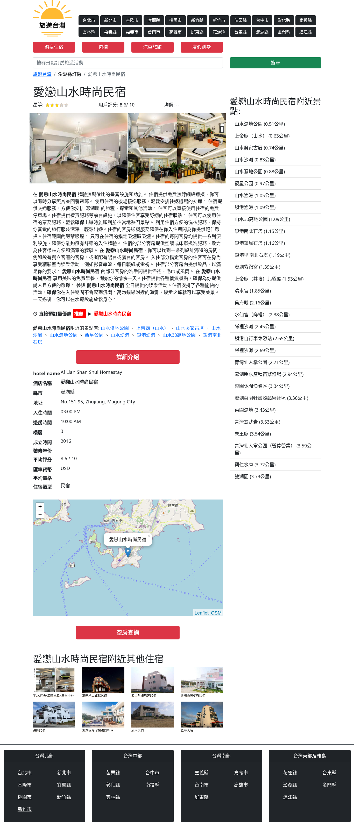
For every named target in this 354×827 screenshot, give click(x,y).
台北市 (89, 20)
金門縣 (284, 32)
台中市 (262, 20)
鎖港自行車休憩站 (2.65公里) (264, 338)
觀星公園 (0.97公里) (255, 183)
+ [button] (40, 506)
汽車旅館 (152, 47)
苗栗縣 (240, 20)
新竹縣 (197, 20)
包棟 (103, 47)
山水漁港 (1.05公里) (255, 195)
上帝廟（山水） (152, 328)
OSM (216, 612)
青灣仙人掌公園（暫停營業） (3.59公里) (273, 449)
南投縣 (305, 20)
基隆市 (132, 20)
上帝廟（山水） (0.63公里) (262, 136)
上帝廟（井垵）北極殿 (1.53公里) (269, 279)
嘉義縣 (110, 32)
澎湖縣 (262, 32)
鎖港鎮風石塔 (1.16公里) (260, 243)
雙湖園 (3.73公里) (253, 476)
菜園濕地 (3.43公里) (255, 410)
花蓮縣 (219, 32)
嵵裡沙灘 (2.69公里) (255, 350)
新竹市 (219, 20)
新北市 (110, 20)
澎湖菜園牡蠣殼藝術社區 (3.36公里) (271, 398)
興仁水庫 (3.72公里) (255, 464)
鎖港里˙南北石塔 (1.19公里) (262, 255)
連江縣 (305, 32)
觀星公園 (94, 335)
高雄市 (175, 32)
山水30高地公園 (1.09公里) (262, 219)
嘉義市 (132, 32)
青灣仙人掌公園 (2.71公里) (262, 362)
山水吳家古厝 (190, 328)
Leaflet (202, 612)
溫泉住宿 (54, 47)
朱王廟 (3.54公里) (253, 434)
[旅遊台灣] (52, 18)
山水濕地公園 (115, 328)
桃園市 (175, 20)
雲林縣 (89, 32)
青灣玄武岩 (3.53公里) (257, 422)
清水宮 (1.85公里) (253, 291)
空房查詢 (127, 632)
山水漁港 (120, 335)
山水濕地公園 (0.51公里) (260, 124)
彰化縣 (284, 20)
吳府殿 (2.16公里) (253, 303)
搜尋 (275, 63)
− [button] (40, 514)
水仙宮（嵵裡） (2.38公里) (262, 314)
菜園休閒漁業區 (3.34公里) (262, 386)
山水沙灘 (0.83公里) (255, 159)
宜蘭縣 (154, 20)
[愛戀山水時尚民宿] (78, 148)
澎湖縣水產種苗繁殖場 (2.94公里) (269, 374)
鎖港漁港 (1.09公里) (255, 207)
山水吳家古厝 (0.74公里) (260, 148)
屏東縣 (197, 32)
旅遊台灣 (42, 74)
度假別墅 (201, 47)
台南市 (154, 32)
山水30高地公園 (179, 335)
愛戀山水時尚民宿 (112, 314)
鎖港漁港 (146, 335)
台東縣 (240, 32)
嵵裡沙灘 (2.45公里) (255, 326)
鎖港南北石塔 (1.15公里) (260, 231)
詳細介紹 (127, 357)
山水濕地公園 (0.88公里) (260, 171)
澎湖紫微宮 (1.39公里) (257, 267)
